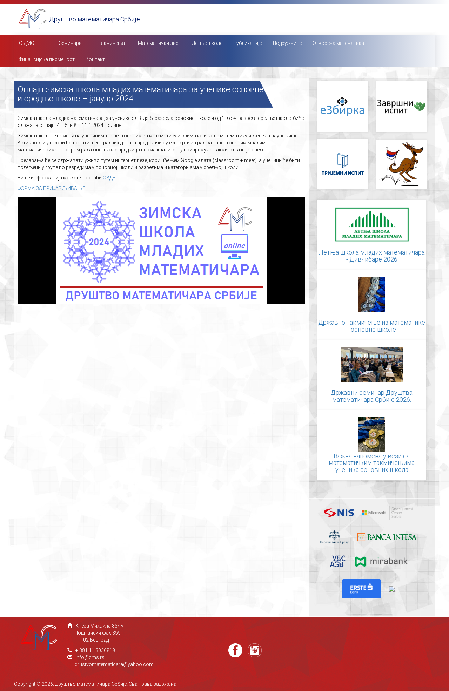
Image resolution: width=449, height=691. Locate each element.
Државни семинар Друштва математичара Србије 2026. (372, 396)
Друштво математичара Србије (94, 19)
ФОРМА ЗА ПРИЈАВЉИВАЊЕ (51, 188)
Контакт (95, 59)
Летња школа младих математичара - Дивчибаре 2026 (372, 256)
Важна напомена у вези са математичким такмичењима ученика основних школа (372, 463)
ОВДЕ (109, 178)
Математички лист (159, 43)
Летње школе (207, 43)
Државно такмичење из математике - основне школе (371, 326)
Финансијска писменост (47, 59)
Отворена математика (338, 43)
